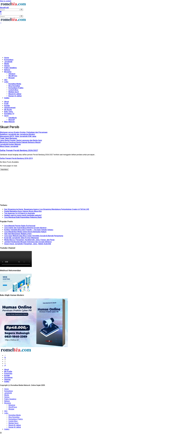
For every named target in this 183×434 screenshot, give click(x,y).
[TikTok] (5, 366)
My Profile (8, 371)
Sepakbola (12, 118)
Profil (7, 8)
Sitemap (7, 380)
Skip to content (5, 1)
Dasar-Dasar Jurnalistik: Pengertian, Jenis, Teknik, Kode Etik (27, 244)
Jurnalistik (8, 62)
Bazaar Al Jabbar (15, 96)
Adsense (11, 74)
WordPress (12, 76)
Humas (7, 66)
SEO (5, 80)
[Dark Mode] (1, 12)
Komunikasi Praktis (15, 88)
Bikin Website (9, 122)
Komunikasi (8, 60)
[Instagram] (5, 360)
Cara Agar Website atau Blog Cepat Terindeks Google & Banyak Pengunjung (33, 236)
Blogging (7, 72)
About (2, 8)
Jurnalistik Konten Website (10, 144)
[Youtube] (5, 364)
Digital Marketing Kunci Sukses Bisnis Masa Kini (23, 211)
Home (6, 58)
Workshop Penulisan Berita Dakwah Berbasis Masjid (20, 142)
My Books (8, 110)
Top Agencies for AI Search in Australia (19, 213)
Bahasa (7, 70)
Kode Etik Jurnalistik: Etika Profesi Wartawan (21, 238)
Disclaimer (8, 378)
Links (6, 82)
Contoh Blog (13, 90)
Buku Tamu (8, 112)
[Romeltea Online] (13, 6)
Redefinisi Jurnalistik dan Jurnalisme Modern (17, 134)
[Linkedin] (5, 362)
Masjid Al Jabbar (14, 94)
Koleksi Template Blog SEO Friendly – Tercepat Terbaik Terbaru (28, 230)
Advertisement (9, 108)
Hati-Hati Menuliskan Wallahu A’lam (18, 234)
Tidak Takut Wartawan (8, 138)
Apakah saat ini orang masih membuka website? (23, 215)
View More (4, 169)
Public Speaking (10, 68)
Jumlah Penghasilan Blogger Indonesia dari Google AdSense (28, 242)
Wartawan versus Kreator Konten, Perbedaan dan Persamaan (23, 132)
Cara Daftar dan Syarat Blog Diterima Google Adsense (25, 228)
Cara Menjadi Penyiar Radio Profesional (19, 226)
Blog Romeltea (14, 86)
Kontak (7, 106)
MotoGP (11, 120)
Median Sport (13, 92)
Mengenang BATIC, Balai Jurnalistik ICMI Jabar (18, 136)
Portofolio (8, 373)
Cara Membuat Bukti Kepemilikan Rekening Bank (23, 217)
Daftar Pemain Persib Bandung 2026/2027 (19, 150)
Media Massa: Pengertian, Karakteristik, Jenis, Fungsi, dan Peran (29, 240)
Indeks (6, 98)
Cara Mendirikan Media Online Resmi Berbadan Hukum (25, 232)
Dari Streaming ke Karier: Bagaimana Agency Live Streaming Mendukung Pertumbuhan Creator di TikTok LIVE (46, 209)
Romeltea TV (9, 114)
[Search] (1, 14)
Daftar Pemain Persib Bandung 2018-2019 (16, 158)
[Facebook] (5, 356)
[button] (21, 10)
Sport (6, 116)
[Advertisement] (91, 40)
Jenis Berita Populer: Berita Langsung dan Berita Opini (21, 140)
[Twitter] (5, 358)
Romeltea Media (14, 84)
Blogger (11, 78)
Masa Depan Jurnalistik (9, 146)
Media (6, 64)
